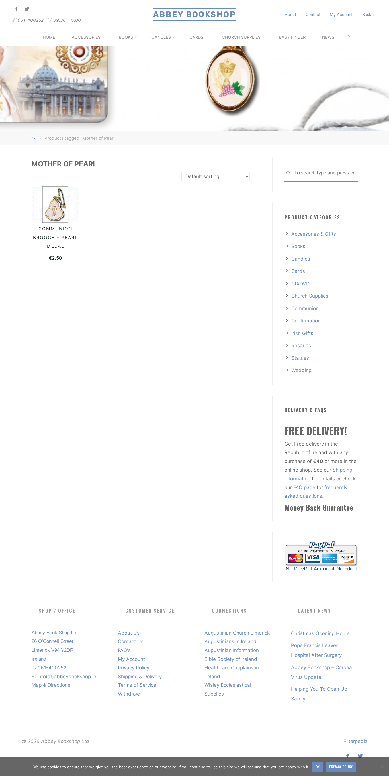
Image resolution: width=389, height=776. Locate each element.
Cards (298, 271)
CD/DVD (300, 284)
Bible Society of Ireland (230, 659)
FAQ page (305, 487)
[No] (382, 766)
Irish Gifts (302, 333)
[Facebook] (16, 9)
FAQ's (124, 650)
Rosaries (301, 345)
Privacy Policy (133, 668)
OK (318, 766)
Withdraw (129, 694)
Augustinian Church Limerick (237, 633)
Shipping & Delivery (140, 676)
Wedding (301, 370)
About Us (129, 633)
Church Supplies (309, 296)
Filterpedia (355, 741)
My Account (341, 14)
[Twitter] (26, 9)
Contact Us (131, 641)
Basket (368, 14)
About (290, 14)
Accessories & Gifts (313, 234)
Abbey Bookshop (194, 14)
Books (298, 246)
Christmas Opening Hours (320, 633)
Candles (300, 259)
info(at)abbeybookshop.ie (66, 676)
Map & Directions (51, 685)
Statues (300, 358)
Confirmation (306, 321)
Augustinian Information (231, 650)
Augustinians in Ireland (230, 641)
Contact (313, 14)
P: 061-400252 (49, 668)
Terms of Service (137, 685)
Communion (305, 308)
